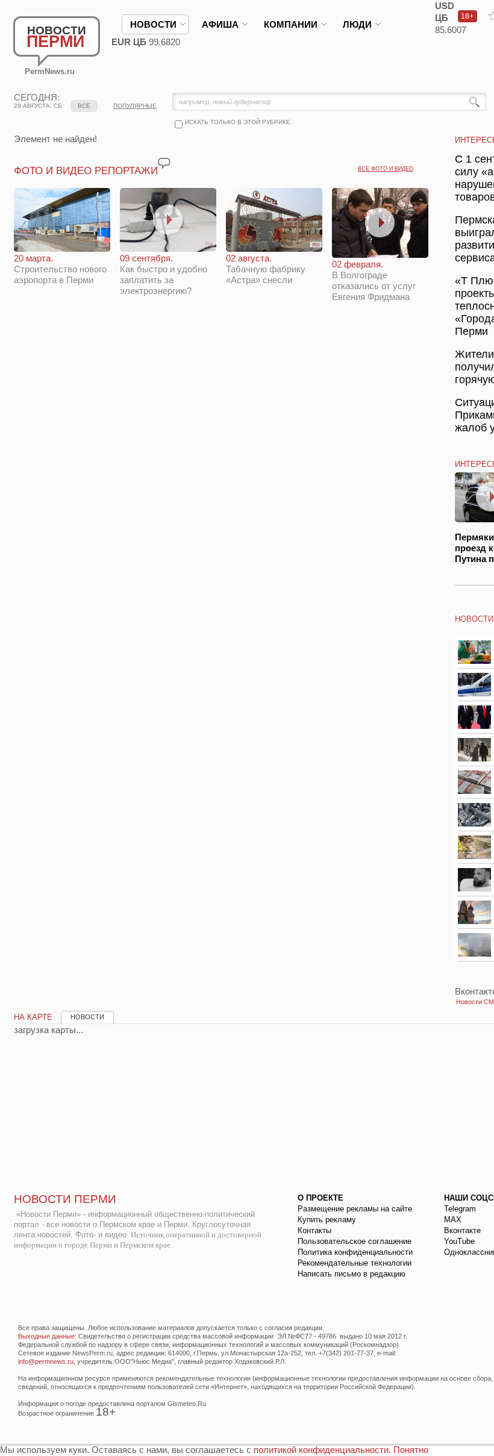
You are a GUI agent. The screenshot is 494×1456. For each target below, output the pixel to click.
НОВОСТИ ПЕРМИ (65, 1199)
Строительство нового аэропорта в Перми (60, 269)
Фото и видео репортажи (86, 171)
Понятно (410, 1450)
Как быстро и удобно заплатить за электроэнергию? (163, 274)
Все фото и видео (385, 169)
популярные (135, 105)
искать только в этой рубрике (237, 122)
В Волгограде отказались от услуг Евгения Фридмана (374, 280)
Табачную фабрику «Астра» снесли (265, 269)
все (84, 105)
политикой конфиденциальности (321, 1450)
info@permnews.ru (45, 1361)
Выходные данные (46, 1336)
